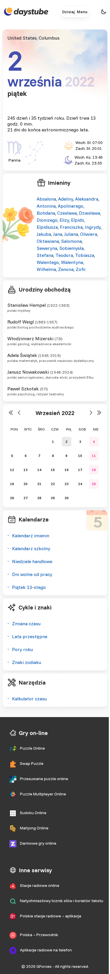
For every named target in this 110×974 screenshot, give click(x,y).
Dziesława (89, 213)
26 (12, 498)
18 (94, 469)
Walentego (48, 262)
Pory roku (22, 649)
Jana (57, 234)
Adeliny (65, 199)
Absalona (46, 199)
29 (53, 498)
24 (80, 484)
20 (25, 484)
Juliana (71, 234)
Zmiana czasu (26, 623)
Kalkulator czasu (29, 699)
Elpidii (77, 220)
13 (25, 469)
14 (39, 469)
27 (25, 498)
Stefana (45, 255)
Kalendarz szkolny (31, 548)
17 (80, 469)
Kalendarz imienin (30, 535)
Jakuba (44, 234)
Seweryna (47, 248)
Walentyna (72, 262)
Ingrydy (93, 227)
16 (67, 469)
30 (67, 498)
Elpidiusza (47, 227)
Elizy (64, 220)
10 (80, 455)
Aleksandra (86, 199)
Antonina (46, 206)
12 (12, 469)
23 (67, 484)
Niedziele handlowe (32, 561)
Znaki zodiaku (26, 662)
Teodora (64, 255)
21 (39, 484)
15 (53, 469)
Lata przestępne (29, 636)
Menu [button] (82, 11)
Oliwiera (88, 234)
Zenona (66, 269)
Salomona (71, 241)
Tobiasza (84, 255)
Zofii (80, 269)
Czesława (67, 213)
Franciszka (71, 227)
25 (94, 484)
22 (53, 484)
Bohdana (46, 213)
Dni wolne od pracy (32, 574)
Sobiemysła (71, 248)
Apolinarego (70, 206)
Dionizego (47, 220)
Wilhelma (46, 269)
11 (94, 455)
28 (39, 498)
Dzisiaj (68, 11)
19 (12, 484)
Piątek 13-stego (29, 587)
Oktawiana (48, 241)
